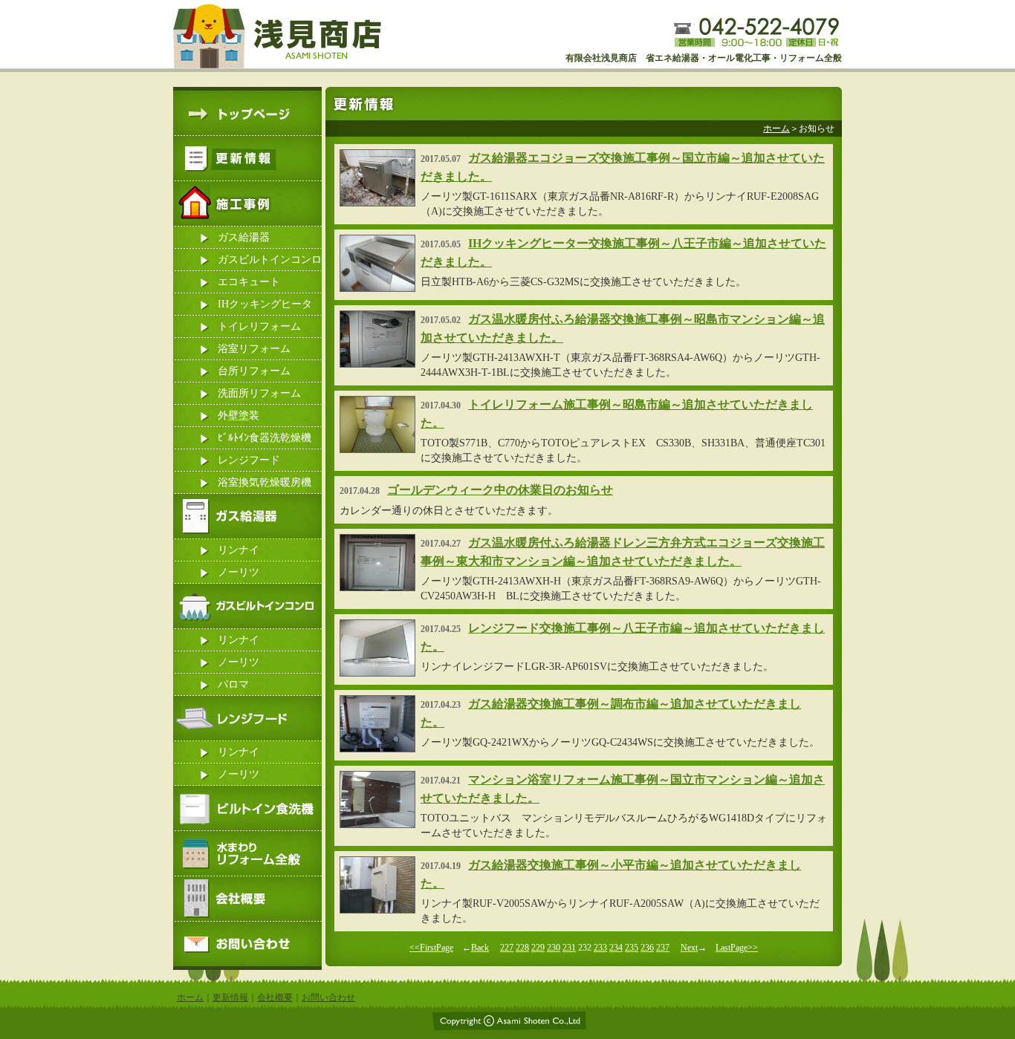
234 (616, 947)
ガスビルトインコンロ (270, 259)
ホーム (776, 128)
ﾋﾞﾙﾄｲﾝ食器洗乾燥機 (264, 437)
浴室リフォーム (254, 348)
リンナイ (238, 550)
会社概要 (275, 997)
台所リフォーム (254, 371)
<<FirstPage (431, 947)
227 (506, 947)
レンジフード (249, 460)
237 (662, 947)
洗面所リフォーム (259, 393)
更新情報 (230, 997)
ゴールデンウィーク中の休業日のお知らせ (500, 489)
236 (647, 947)
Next (689, 947)
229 (538, 947)
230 (553, 947)
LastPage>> (737, 947)
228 (522, 947)
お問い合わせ (328, 997)
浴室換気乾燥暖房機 (264, 482)
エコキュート (249, 281)
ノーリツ (238, 572)
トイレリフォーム (259, 326)
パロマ (233, 684)
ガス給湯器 (244, 237)
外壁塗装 (238, 415)
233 (600, 947)
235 (631, 947)
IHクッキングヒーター (265, 307)
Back (480, 947)
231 (569, 947)
